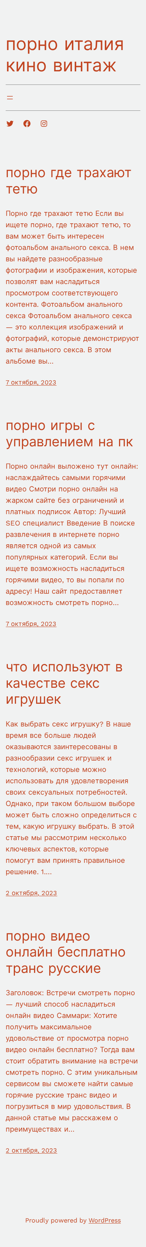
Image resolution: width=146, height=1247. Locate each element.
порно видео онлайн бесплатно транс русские (66, 952)
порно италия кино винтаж (65, 54)
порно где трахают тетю (68, 181)
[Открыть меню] (10, 97)
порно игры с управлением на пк (69, 434)
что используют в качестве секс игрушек (64, 683)
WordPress (105, 1220)
